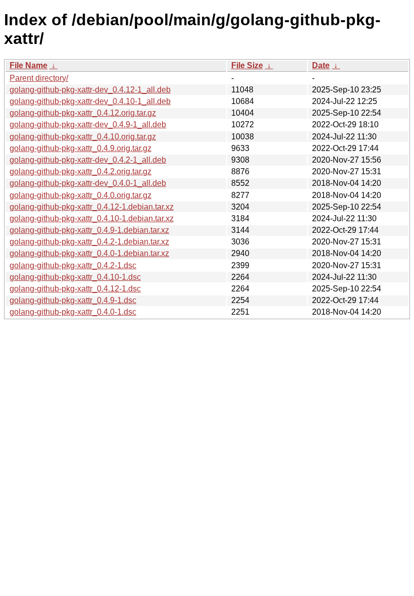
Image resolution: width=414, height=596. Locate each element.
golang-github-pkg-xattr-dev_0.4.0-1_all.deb (88, 183)
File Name (28, 65)
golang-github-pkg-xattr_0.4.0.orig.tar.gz (80, 195)
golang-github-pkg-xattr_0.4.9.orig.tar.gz (80, 148)
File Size (247, 65)
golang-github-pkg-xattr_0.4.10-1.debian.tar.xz (92, 218)
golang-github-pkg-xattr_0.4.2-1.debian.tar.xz (89, 241)
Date (321, 65)
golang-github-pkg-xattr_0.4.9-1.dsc (73, 300)
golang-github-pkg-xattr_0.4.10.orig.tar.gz (83, 136)
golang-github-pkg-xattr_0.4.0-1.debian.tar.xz (89, 253)
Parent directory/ (39, 78)
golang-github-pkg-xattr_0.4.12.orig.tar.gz (83, 113)
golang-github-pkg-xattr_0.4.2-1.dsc (73, 265)
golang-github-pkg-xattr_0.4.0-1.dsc (73, 312)
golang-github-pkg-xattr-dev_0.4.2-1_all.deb (88, 160)
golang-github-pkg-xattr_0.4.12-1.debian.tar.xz (92, 207)
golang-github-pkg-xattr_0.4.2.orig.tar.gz (80, 171)
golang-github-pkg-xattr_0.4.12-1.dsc (75, 288)
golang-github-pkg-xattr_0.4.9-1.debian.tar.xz (89, 230)
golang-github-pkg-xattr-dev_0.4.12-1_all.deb (90, 89)
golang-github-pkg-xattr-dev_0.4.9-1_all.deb (88, 124)
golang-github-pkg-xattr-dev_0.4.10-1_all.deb (90, 101)
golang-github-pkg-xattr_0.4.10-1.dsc (75, 277)
